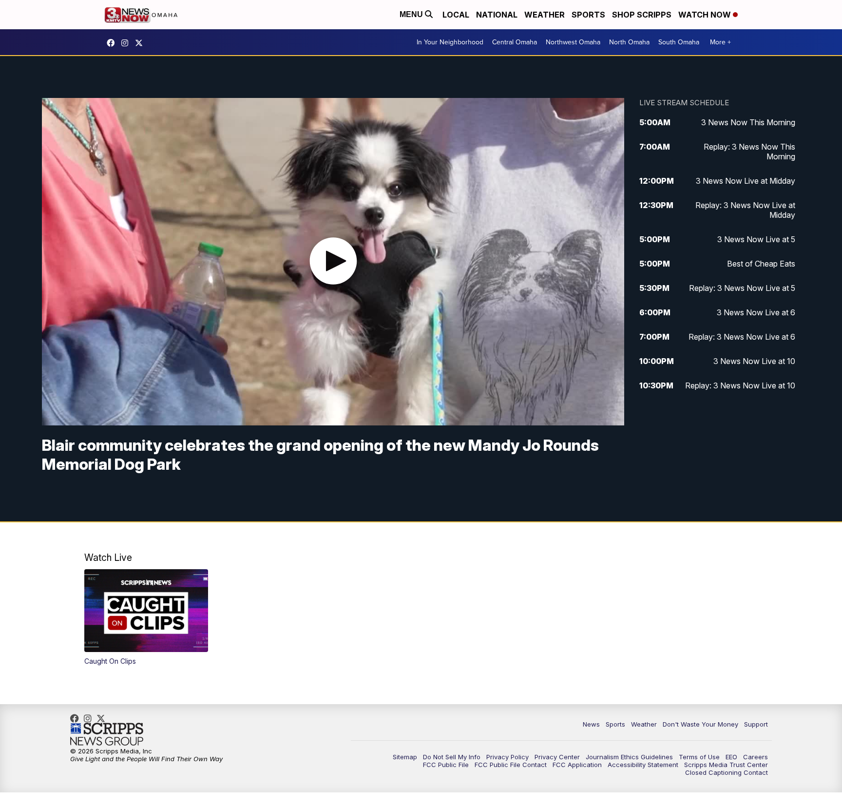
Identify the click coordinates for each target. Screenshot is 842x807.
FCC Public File (446, 765)
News (591, 724)
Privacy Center (557, 757)
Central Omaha (514, 42)
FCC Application (577, 765)
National (496, 14)
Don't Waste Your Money (700, 724)
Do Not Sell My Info (451, 757)
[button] (146, 617)
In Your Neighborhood (450, 42)
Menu (412, 14)
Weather (544, 14)
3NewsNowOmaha (141, 43)
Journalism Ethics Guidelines (629, 757)
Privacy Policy (507, 757)
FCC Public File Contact (511, 765)
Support (756, 724)
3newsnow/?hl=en (127, 43)
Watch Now (705, 14)
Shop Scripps (641, 14)
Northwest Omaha (573, 42)
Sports (588, 14)
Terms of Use (699, 757)
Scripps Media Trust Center (726, 765)
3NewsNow (113, 43)
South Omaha (678, 42)
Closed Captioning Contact (726, 772)
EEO (731, 757)
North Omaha (629, 42)
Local (455, 14)
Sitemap (405, 757)
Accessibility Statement (643, 765)
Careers (755, 757)
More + (720, 42)
